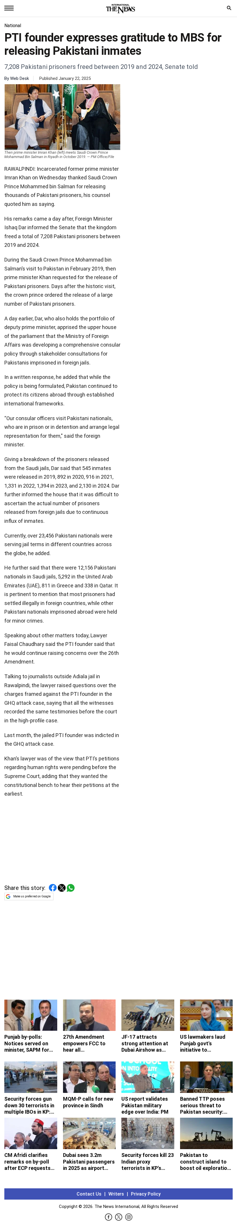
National (12, 25)
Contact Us (89, 1194)
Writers (116, 1194)
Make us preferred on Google (32, 896)
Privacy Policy (146, 1194)
